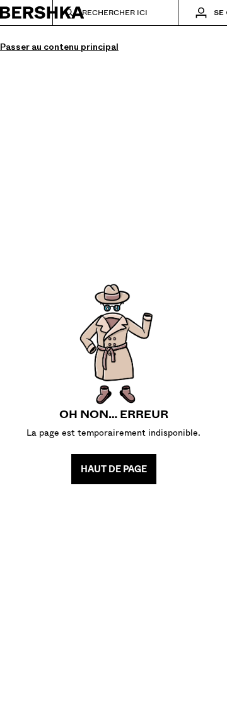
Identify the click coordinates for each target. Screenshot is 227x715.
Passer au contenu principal (59, 46)
